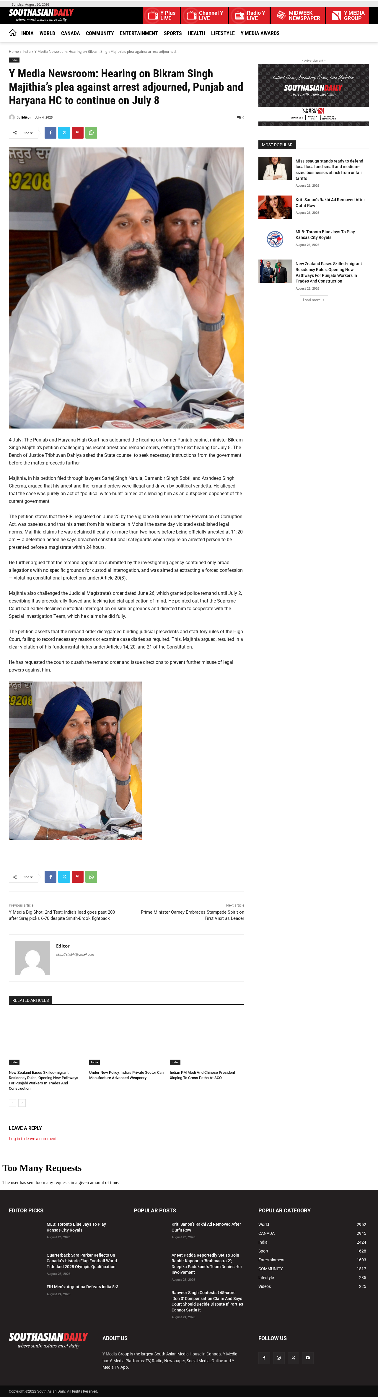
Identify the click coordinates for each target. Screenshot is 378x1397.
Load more (312, 299)
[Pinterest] (78, 133)
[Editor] (13, 117)
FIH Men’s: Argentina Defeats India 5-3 (82, 1286)
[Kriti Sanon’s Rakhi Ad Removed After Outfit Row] (274, 207)
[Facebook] (50, 133)
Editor (26, 117)
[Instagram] (279, 1358)
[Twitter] (64, 133)
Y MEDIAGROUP (354, 15)
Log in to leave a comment (33, 1138)
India (27, 51)
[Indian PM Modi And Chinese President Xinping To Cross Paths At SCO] (207, 1038)
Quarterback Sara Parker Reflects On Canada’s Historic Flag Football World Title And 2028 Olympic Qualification (82, 1261)
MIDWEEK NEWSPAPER (304, 15)
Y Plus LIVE (167, 15)
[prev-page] (12, 1103)
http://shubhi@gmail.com (75, 954)
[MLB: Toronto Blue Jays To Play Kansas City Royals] (274, 239)
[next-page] (22, 1103)
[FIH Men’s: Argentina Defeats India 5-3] (25, 1294)
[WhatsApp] (91, 133)
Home (14, 51)
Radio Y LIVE (256, 15)
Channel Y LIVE (211, 15)
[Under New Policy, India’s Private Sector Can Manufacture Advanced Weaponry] (126, 1038)
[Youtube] (308, 1358)
